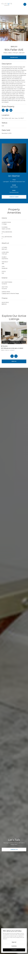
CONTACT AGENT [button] (14, 197)
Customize (14, 946)
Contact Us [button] (14, 849)
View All (14, 361)
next (16, 356)
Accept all (14, 949)
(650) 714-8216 (14, 187)
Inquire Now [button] (14, 57)
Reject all (14, 942)
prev (12, 356)
